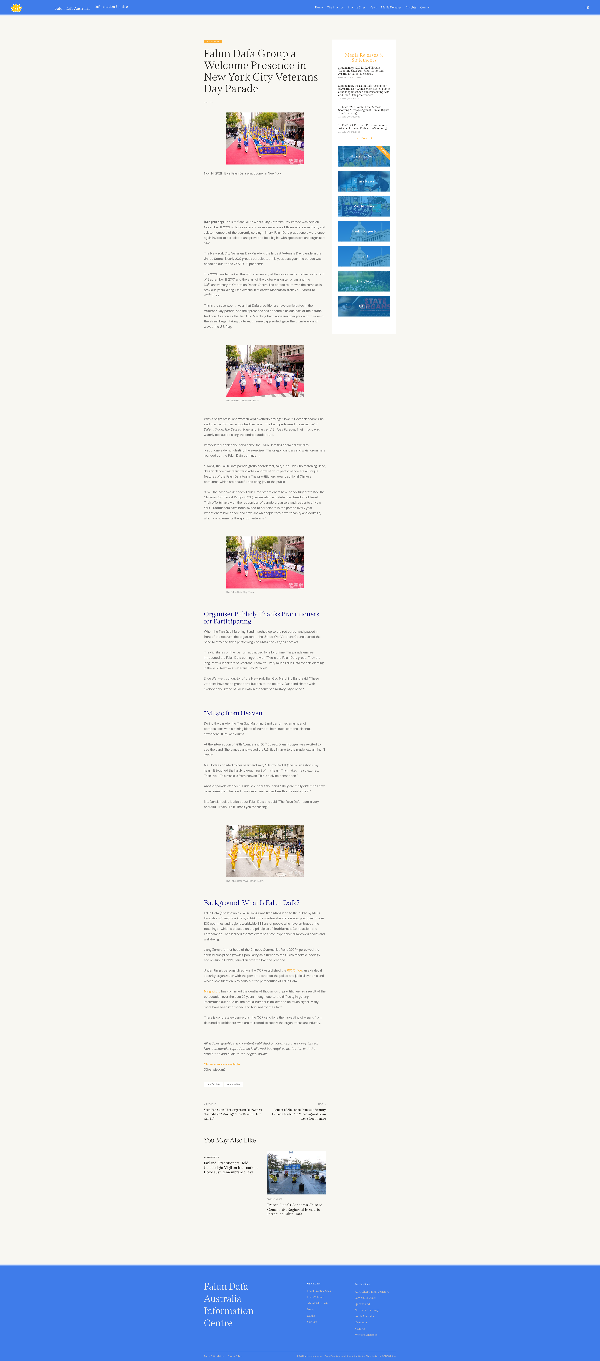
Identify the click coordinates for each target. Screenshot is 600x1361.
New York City (213, 1084)
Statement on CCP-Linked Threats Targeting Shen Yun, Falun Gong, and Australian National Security (361, 70)
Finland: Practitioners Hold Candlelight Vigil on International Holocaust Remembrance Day (232, 1167)
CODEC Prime (388, 1356)
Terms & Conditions (214, 1356)
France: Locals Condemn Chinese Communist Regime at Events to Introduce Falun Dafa (294, 1209)
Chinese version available (222, 1064)
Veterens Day (233, 1084)
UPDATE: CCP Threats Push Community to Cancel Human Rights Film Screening (362, 127)
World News (213, 42)
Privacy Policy (235, 1356)
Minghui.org (212, 991)
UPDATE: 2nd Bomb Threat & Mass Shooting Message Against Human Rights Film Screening (363, 110)
